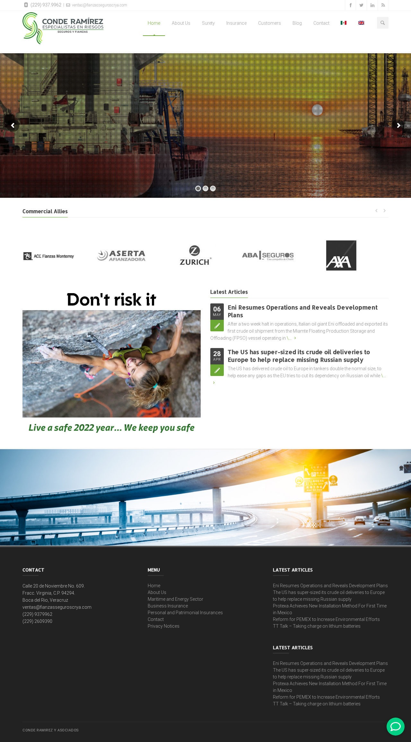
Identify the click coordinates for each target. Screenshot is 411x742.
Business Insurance (168, 605)
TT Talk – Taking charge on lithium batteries (317, 626)
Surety (208, 23)
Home (154, 23)
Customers (269, 23)
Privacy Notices (163, 626)
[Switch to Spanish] (344, 23)
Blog (297, 23)
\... (289, 338)
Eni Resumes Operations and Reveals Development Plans (330, 585)
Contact (321, 23)
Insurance (236, 23)
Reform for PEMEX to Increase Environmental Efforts (326, 619)
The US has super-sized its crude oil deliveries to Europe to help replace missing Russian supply (299, 355)
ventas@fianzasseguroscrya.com (99, 5)
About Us (181, 23)
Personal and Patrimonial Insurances (185, 612)
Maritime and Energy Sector (175, 599)
